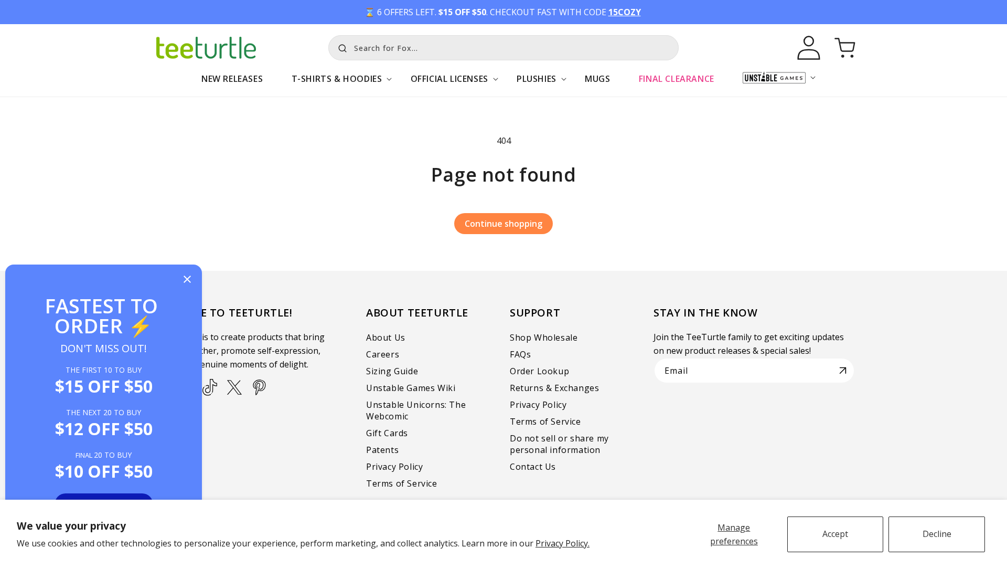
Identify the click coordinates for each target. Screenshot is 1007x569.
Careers (382, 354)
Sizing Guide (392, 371)
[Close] (187, 280)
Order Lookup (539, 371)
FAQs (520, 354)
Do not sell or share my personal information (559, 444)
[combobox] (503, 47)
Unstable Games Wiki (410, 388)
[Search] (339, 46)
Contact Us (533, 466)
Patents (382, 450)
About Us (385, 337)
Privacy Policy (394, 466)
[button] (336, 84)
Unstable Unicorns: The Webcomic (416, 410)
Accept (835, 534)
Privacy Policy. (562, 543)
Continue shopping (503, 223)
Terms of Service (401, 483)
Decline (937, 534)
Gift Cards (387, 433)
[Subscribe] (842, 370)
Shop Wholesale (543, 337)
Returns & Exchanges (554, 388)
